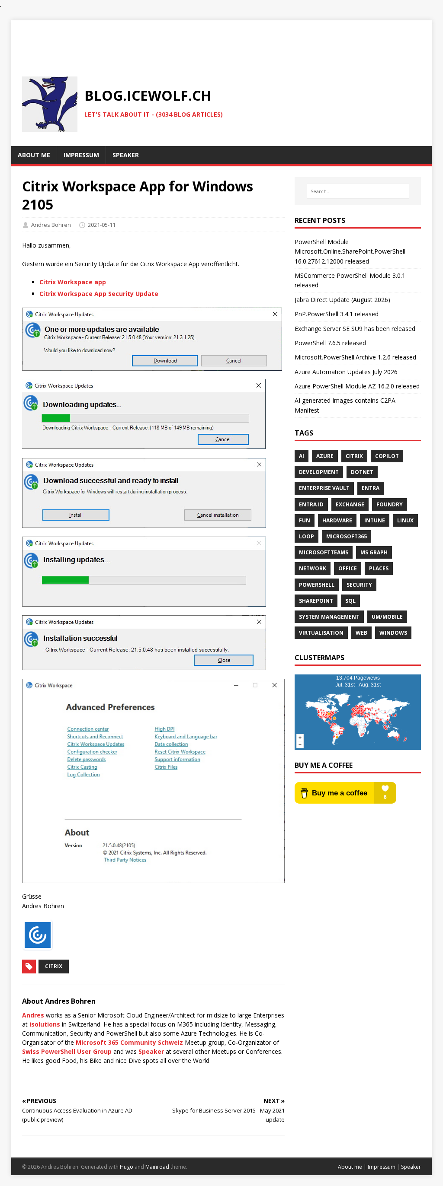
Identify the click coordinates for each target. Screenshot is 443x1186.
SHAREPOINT (316, 600)
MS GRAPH (374, 552)
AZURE (325, 456)
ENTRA (370, 488)
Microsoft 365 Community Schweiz (129, 1042)
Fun (304, 520)
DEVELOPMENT (319, 472)
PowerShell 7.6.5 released (330, 343)
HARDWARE (337, 520)
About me (350, 1166)
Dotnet (362, 472)
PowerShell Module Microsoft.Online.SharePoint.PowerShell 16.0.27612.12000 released (350, 251)
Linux (405, 520)
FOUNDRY (389, 504)
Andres (33, 1015)
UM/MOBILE (387, 616)
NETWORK (312, 568)
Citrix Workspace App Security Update (98, 293)
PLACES (378, 568)
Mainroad (157, 1166)
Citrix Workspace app (72, 282)
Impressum (381, 1166)
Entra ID (311, 504)
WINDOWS (393, 632)
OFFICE (347, 568)
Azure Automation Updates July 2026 (346, 372)
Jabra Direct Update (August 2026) (342, 300)
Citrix (53, 966)
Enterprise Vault (324, 488)
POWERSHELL (316, 584)
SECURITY (359, 584)
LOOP (306, 536)
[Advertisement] (221, 39)
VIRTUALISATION (321, 632)
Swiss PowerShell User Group (67, 1051)
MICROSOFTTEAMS (323, 552)
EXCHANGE (350, 504)
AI (301, 456)
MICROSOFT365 (346, 536)
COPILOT (387, 456)
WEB (361, 632)
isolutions (44, 1024)
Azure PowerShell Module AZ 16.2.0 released (357, 386)
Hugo (126, 1166)
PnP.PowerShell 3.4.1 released (337, 314)
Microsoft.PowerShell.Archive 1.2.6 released (355, 357)
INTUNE (374, 520)
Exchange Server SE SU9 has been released (355, 328)
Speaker (151, 1051)
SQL (350, 600)
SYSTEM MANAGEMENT (329, 616)
